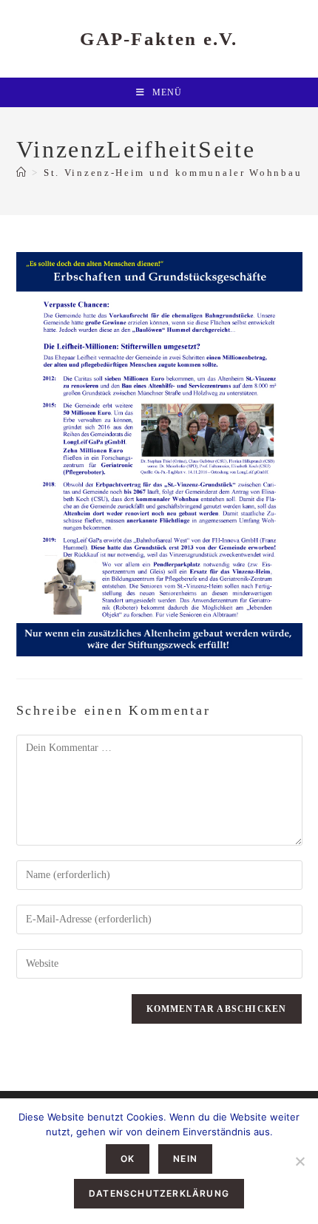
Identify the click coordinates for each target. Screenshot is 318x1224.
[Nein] (299, 1161)
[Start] (22, 172)
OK (128, 1158)
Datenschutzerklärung (159, 1193)
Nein (185, 1158)
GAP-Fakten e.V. (159, 39)
